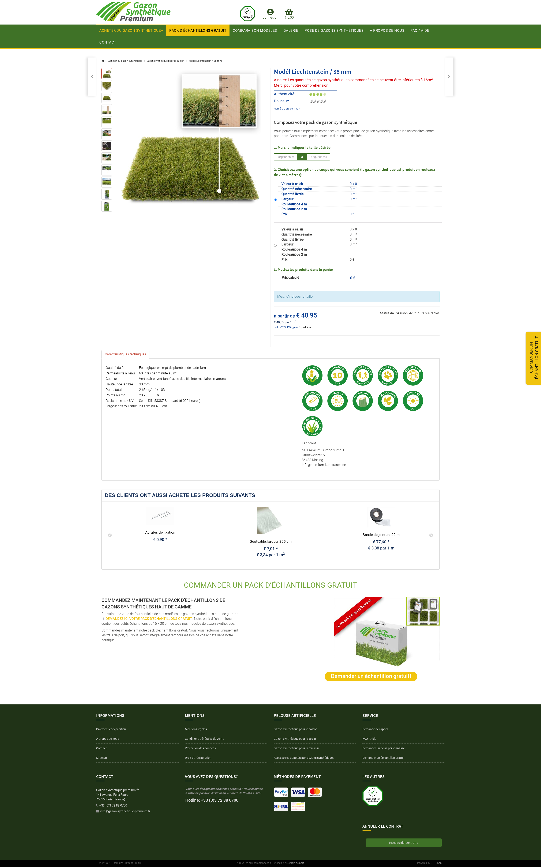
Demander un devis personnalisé (383, 748)
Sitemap (101, 757)
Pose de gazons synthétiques (334, 30)
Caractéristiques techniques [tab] (125, 354)
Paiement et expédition (111, 729)
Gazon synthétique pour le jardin (295, 738)
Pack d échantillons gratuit (197, 30)
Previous (110, 535)
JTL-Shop (436, 863)
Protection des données (200, 748)
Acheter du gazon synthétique (130, 30)
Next (431, 535)
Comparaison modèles (255, 30)
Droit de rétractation (198, 757)
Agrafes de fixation (160, 532)
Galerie (290, 30)
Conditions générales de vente (204, 738)
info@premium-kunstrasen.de (324, 465)
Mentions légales (196, 729)
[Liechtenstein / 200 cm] (449, 77)
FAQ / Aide (420, 30)
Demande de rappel (375, 729)
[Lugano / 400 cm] (92, 77)
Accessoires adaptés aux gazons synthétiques (304, 757)
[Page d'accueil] (102, 60)
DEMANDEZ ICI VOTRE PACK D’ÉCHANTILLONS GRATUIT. (149, 619)
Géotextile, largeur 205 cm (271, 541)
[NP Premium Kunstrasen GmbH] (137, 12)
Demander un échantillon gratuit (383, 757)
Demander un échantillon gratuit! (371, 676)
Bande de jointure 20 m (381, 535)
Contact (107, 42)
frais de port (297, 863)
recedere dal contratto (403, 842)
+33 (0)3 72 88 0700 (113, 805)
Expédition (305, 327)
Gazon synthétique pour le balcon (295, 729)
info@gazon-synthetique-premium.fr (125, 811)
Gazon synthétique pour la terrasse (297, 748)
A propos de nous (387, 30)
